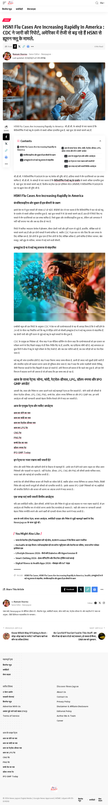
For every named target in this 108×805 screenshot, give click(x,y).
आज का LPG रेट (21, 427)
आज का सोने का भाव (22, 412)
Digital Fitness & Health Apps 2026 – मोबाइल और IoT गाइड (43, 563)
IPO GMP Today (22, 452)
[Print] (28, 46)
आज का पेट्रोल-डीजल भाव (25, 422)
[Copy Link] (24, 46)
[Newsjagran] (11, 3)
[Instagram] (104, 603)
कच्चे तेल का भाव (20, 442)
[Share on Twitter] (19, 46)
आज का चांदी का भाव (22, 417)
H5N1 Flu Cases (31, 575)
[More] (32, 46)
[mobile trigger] (5, 3)
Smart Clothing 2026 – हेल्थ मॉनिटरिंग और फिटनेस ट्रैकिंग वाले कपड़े (45, 558)
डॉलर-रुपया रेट (20, 447)
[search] (97, 3)
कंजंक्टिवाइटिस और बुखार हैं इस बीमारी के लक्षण (39, 155)
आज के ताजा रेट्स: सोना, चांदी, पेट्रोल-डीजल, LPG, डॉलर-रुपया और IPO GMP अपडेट (81, 149)
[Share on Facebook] (15, 46)
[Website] (95, 603)
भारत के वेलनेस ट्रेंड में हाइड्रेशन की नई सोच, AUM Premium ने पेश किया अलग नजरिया (51, 540)
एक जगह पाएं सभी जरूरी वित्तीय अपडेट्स (82, 166)
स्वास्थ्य (6, 20)
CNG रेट (17, 432)
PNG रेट (17, 437)
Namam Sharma (20, 54)
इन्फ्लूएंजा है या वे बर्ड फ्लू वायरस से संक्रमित (39, 160)
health (88, 575)
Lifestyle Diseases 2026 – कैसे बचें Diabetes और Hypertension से (46, 553)
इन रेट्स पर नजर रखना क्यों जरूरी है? (82, 161)
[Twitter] (99, 603)
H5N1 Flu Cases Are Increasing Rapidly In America (36, 148)
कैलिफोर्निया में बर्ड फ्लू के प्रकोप (67, 180)
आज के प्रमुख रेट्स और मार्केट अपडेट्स (81, 156)
